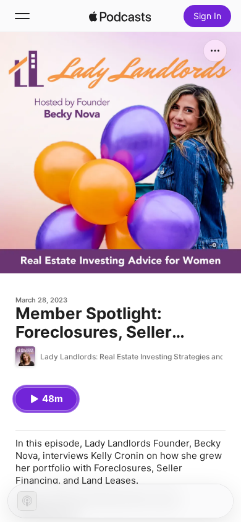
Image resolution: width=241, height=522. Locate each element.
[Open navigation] (22, 16)
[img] (120, 16)
